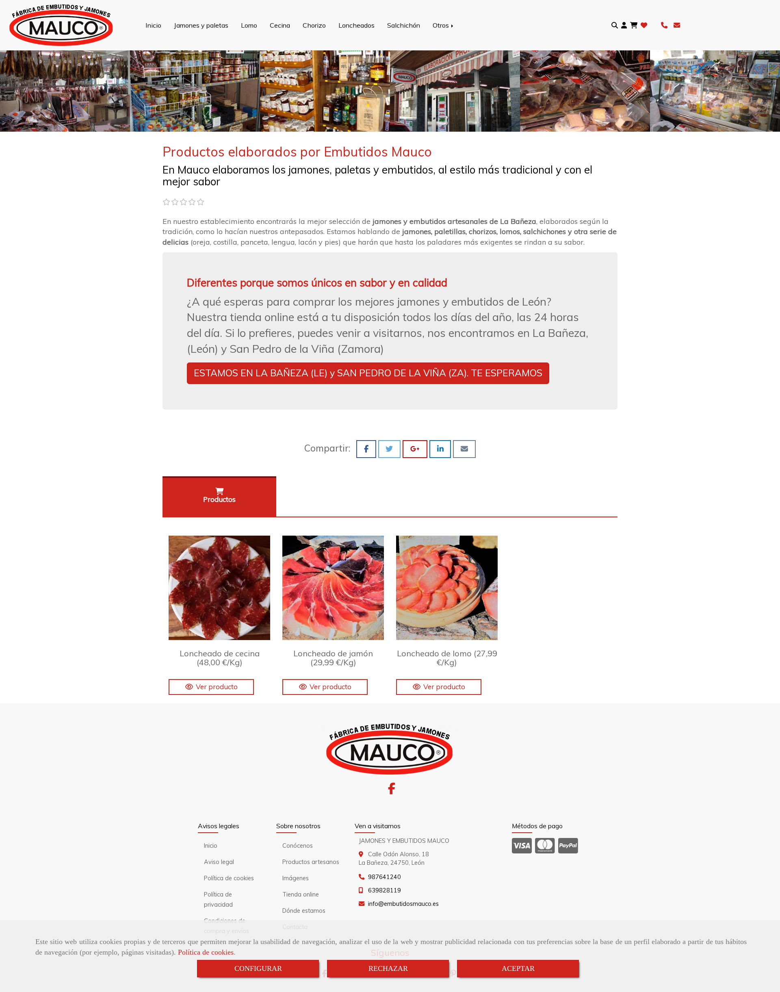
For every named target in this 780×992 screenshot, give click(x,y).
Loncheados (356, 25)
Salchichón (403, 25)
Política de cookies (206, 952)
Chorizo (314, 25)
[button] (624, 25)
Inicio (153, 25)
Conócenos (297, 845)
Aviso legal (219, 862)
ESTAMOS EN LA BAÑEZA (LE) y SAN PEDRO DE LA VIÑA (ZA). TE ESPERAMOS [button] (368, 373)
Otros (442, 25)
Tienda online (300, 894)
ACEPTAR (518, 968)
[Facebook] (391, 790)
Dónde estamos (303, 910)
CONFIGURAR (258, 968)
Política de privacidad (218, 899)
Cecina (280, 25)
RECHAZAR (388, 968)
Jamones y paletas (201, 25)
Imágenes (295, 878)
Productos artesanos (310, 862)
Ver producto (217, 686)
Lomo (249, 25)
